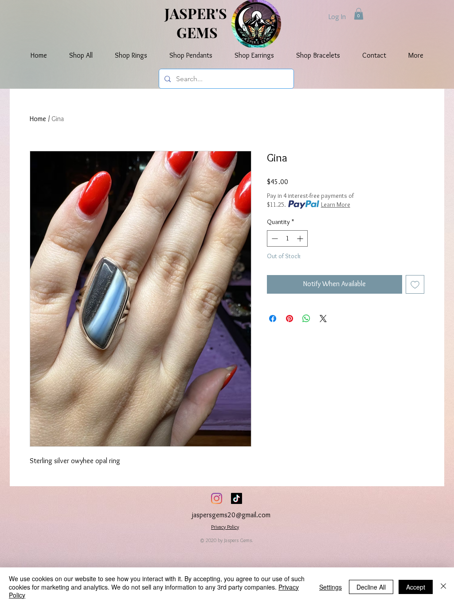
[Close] (443, 587)
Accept (415, 586)
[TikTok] (236, 498)
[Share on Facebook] (272, 318)
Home (38, 118)
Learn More (335, 205)
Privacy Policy (225, 526)
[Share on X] (323, 318)
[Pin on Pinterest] (289, 318)
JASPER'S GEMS (197, 23)
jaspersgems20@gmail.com (231, 515)
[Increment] (300, 238)
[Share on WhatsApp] (306, 318)
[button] (359, 14)
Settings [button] (330, 586)
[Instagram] (216, 498)
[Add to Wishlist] (415, 284)
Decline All (371, 586)
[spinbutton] (287, 238)
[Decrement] (273, 238)
